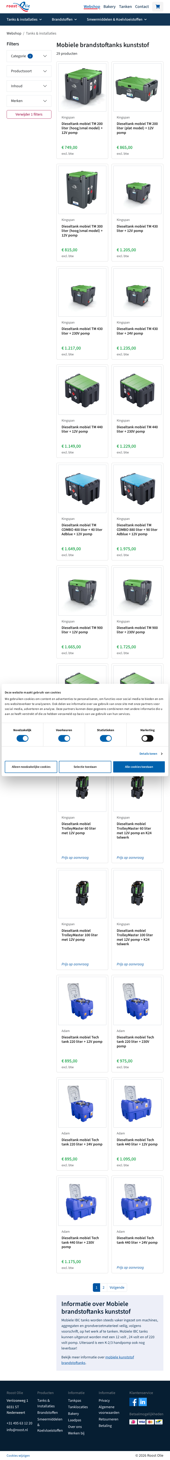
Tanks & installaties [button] (22, 19)
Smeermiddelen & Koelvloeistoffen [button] (114, 19)
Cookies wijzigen (18, 1455)
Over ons (75, 1426)
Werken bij (76, 1433)
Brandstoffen (47, 1412)
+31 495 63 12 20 (19, 1423)
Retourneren (108, 1419)
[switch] (64, 738)
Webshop (92, 7)
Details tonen (148, 753)
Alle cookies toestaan (139, 767)
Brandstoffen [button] (62, 19)
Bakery (109, 7)
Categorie (21, 56)
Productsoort (21, 71)
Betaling (105, 1425)
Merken (17, 100)
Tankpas (74, 1400)
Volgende (117, 1287)
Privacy (104, 1400)
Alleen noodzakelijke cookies (31, 767)
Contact (142, 7)
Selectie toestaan (85, 767)
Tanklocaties (78, 1407)
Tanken (125, 7)
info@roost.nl (17, 1430)
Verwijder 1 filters (29, 114)
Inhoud (16, 86)
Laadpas (74, 1420)
